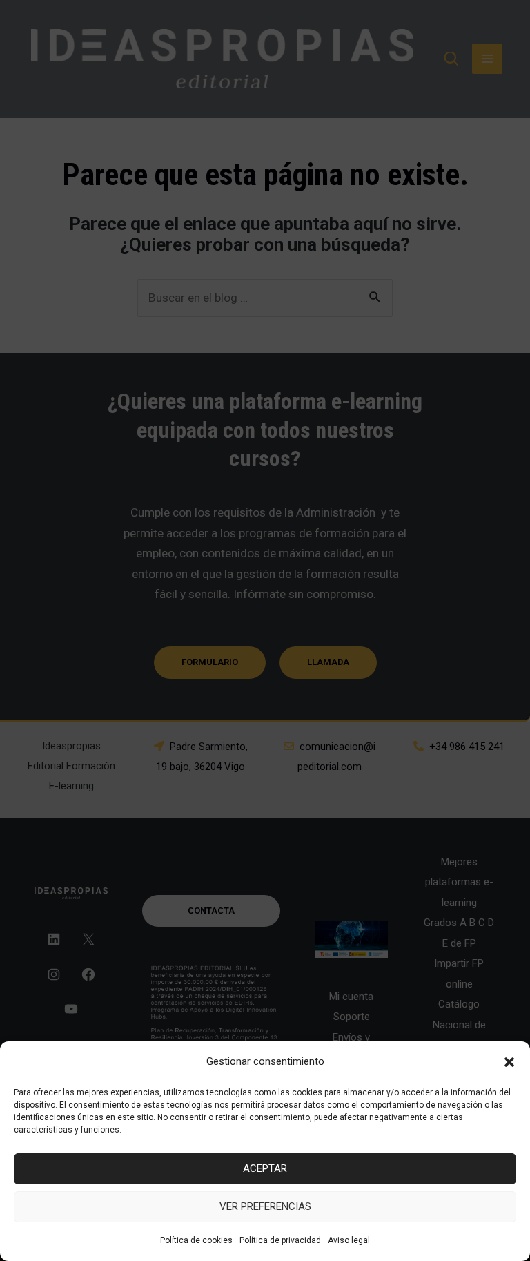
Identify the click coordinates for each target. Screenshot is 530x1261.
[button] (509, 1062)
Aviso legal (349, 1240)
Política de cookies (196, 1240)
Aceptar (265, 1168)
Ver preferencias (265, 1206)
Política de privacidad (280, 1240)
